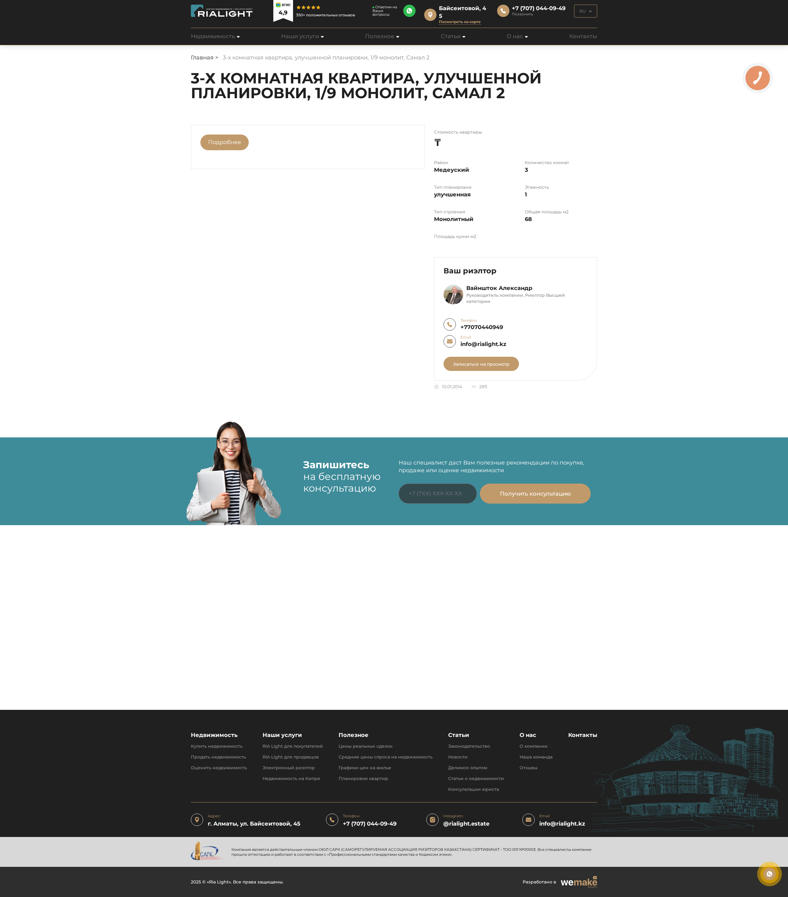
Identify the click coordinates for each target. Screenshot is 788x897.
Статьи (450, 36)
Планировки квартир (363, 778)
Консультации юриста (473, 789)
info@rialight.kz (483, 344)
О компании (534, 746)
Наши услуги (300, 36)
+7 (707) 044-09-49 (369, 824)
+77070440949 (481, 327)
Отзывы (528, 767)
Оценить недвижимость (219, 767)
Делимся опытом (467, 767)
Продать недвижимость (218, 757)
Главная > (205, 57)
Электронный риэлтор (289, 767)
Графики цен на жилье (365, 767)
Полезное (379, 36)
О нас (515, 36)
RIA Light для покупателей (293, 746)
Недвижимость (213, 36)
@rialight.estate (466, 824)
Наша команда (536, 757)
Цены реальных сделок (365, 746)
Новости (458, 757)
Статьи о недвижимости (476, 778)
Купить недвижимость (217, 746)
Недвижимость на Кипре (291, 778)
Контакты (583, 36)
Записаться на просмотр (481, 364)
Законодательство (469, 746)
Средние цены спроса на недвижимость (385, 757)
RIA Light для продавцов (291, 757)
